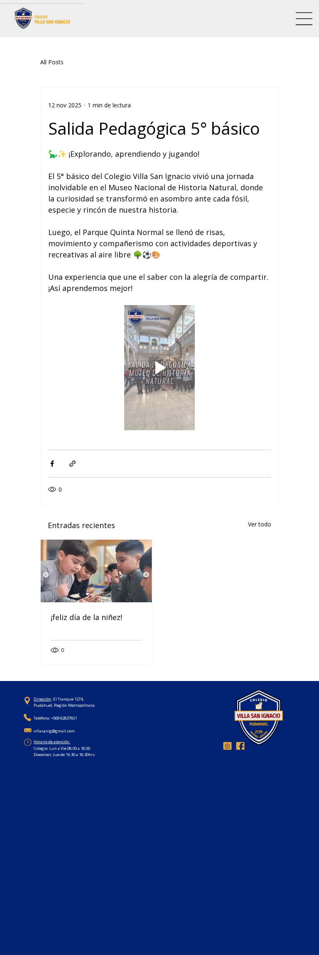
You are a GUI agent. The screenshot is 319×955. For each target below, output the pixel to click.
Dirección (42, 699)
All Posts (52, 62)
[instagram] (227, 746)
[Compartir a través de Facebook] (52, 464)
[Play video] (159, 367)
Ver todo (259, 524)
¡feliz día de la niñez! (86, 617)
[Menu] (304, 18)
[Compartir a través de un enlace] (72, 464)
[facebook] (240, 746)
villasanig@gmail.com (54, 731)
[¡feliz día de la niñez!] (96, 571)
